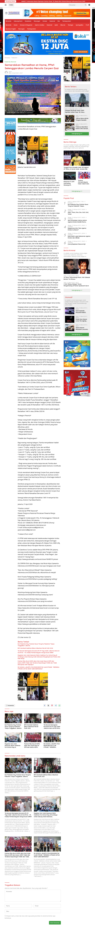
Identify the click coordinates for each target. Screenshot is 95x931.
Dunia (15, 25)
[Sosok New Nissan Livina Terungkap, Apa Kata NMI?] (69, 319)
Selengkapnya (76, 134)
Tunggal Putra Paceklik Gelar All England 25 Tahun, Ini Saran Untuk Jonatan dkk (76, 168)
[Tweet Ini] (48, 705)
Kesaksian (28, 21)
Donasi (45, 21)
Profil (87, 25)
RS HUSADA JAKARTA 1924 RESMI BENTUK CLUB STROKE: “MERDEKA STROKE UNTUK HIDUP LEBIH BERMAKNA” (38, 668)
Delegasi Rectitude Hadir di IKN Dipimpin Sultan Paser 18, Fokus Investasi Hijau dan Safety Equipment (76, 111)
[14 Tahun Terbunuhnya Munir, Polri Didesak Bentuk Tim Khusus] (77, 266)
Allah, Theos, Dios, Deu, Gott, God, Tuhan (78, 213)
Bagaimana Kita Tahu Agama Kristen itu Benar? (77, 229)
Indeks (11, 5)
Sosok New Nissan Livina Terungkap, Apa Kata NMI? (81, 320)
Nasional (52, 21)
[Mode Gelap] (89, 5)
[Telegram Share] (55, 705)
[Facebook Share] (44, 705)
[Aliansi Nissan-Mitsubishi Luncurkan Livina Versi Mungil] (69, 327)
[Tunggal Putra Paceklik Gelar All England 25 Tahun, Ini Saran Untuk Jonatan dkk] (77, 158)
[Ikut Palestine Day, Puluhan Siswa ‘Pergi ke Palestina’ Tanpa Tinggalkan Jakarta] (13, 718)
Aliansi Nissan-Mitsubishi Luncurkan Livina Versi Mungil (82, 328)
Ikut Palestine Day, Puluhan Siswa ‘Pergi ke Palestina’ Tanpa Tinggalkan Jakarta (36, 644)
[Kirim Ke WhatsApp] (59, 705)
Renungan (37, 21)
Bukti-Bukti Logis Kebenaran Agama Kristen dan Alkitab (79, 237)
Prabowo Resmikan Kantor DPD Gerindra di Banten (82, 127)
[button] (85, 4)
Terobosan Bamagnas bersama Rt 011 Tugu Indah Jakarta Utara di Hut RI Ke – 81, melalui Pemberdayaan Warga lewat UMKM (38, 651)
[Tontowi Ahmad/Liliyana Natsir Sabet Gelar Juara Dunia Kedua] (84, 175)
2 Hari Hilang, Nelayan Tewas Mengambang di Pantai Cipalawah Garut (76, 285)
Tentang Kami (66, 21)
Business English (11, 29)
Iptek (56, 25)
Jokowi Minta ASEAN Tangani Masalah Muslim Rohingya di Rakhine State (82, 119)
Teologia (70, 25)
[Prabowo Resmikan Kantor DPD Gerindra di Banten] (69, 126)
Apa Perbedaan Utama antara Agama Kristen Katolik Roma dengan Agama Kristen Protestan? (78, 221)
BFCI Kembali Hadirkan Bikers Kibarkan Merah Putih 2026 (35, 648)
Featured (7, 62)
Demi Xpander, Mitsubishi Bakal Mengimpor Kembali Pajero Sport (82, 311)
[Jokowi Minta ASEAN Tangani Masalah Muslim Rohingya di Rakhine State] (69, 118)
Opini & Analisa (39, 25)
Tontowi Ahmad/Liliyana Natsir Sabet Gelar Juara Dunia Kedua (84, 182)
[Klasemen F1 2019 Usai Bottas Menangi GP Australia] (70, 176)
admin (10, 72)
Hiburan (62, 25)
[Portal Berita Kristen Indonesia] (13, 13)
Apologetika (79, 25)
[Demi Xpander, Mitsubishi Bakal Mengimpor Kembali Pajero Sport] (69, 310)
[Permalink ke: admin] (6, 72)
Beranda (8, 21)
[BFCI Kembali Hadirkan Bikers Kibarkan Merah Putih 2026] (32, 718)
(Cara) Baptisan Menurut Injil (76, 244)
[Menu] (6, 5)
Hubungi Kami (18, 21)
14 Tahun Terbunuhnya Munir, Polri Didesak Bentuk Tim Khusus (77, 278)
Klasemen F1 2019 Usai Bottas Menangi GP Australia (69, 183)
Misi (59, 21)
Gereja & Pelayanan (26, 25)
